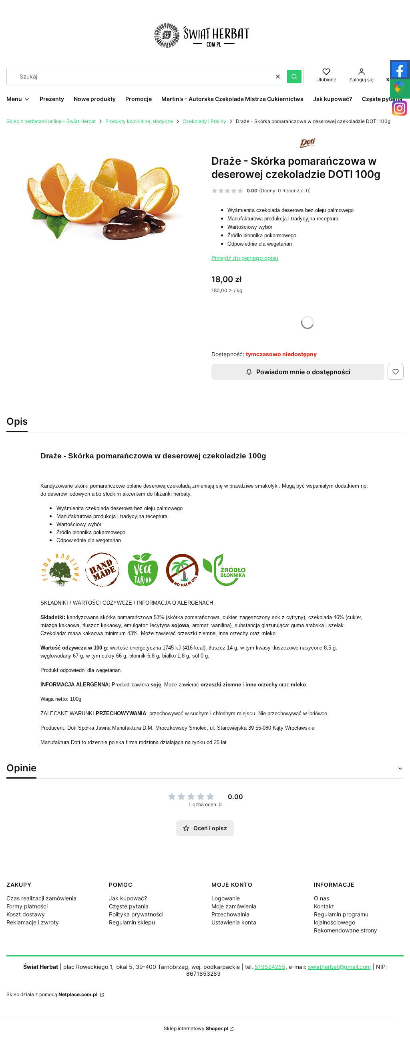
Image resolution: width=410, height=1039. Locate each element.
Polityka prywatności (136, 914)
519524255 (270, 966)
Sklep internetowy (196, 1028)
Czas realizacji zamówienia (41, 898)
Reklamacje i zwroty (32, 922)
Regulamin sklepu (132, 922)
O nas (321, 898)
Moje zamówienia (233, 906)
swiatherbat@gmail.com (339, 966)
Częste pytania (129, 906)
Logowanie (225, 898)
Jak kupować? (128, 898)
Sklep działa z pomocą (51, 994)
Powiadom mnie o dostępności (303, 372)
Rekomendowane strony (345, 930)
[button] (294, 76)
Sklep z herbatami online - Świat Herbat (51, 121)
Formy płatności (27, 906)
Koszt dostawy (25, 914)
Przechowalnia (230, 914)
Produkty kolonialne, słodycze (139, 121)
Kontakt (324, 906)
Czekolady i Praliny (204, 121)
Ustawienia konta (233, 922)
